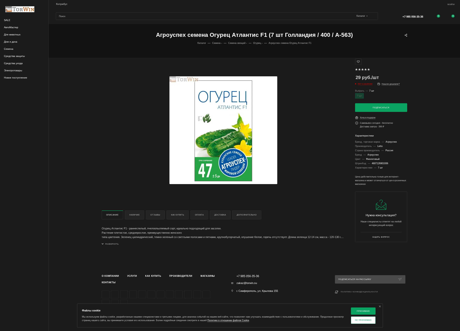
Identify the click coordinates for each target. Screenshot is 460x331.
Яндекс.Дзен (197, 294)
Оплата (199, 215)
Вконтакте (105, 294)
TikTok (206, 294)
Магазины (208, 276)
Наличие (134, 215)
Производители (180, 276)
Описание (112, 215)
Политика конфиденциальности (359, 292)
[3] (362, 69)
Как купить (177, 215)
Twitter (124, 294)
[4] (365, 69)
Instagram (133, 294)
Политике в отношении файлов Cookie (228, 320)
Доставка (220, 215)
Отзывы (155, 215)
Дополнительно (247, 215)
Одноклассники (160, 294)
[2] (359, 69)
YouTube (151, 294)
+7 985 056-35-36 (412, 16)
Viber (179, 294)
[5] (368, 69)
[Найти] (373, 16)
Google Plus (170, 294)
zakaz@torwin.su (246, 282)
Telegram (142, 294)
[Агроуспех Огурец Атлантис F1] (223, 130)
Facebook (115, 294)
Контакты (109, 282)
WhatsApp (188, 294)
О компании (110, 276)
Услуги (132, 276)
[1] (356, 69)
